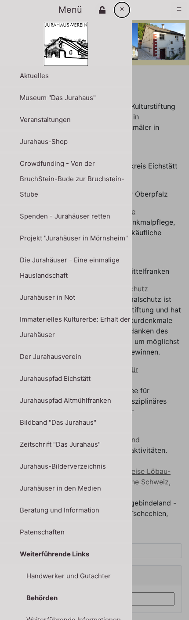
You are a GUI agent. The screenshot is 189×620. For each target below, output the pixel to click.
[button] (102, 10)
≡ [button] (179, 9)
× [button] (122, 9)
